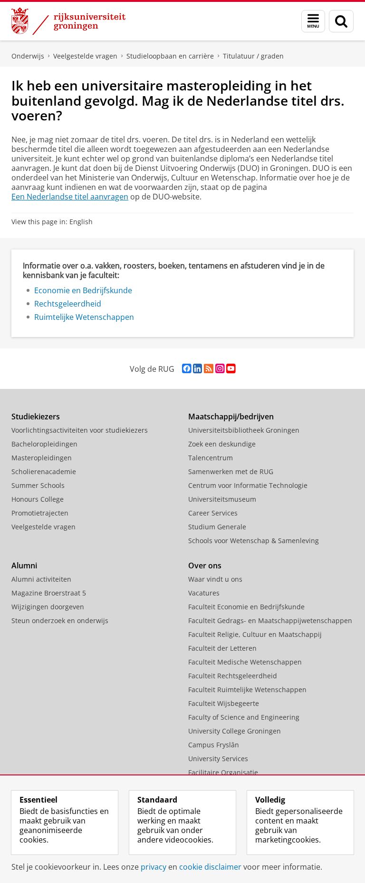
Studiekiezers (35, 416)
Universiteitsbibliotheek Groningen (243, 430)
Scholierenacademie (43, 471)
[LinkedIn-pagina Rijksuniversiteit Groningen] (197, 369)
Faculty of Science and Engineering (243, 717)
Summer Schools (38, 485)
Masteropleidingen (41, 457)
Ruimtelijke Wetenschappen (84, 317)
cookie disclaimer (210, 867)
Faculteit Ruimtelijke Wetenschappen (247, 689)
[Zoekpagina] (341, 21)
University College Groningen (234, 730)
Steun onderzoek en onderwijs (59, 620)
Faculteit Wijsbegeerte (223, 703)
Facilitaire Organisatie (223, 772)
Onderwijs (27, 55)
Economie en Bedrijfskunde (83, 290)
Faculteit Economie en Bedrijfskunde (246, 606)
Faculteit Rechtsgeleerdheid (232, 675)
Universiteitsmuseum (222, 499)
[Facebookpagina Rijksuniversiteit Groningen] (186, 369)
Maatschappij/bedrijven (231, 416)
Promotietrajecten (39, 512)
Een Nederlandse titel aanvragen (69, 196)
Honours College (37, 499)
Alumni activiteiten (41, 579)
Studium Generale (217, 526)
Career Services (213, 512)
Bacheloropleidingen (44, 443)
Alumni (24, 565)
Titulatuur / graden (253, 55)
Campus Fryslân (213, 744)
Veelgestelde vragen (85, 55)
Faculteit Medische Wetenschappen (245, 661)
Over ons (204, 565)
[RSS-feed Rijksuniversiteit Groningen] (208, 369)
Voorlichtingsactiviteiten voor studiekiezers (79, 430)
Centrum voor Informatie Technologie (247, 485)
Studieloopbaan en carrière (170, 55)
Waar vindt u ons (215, 579)
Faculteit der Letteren (222, 648)
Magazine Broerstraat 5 (48, 592)
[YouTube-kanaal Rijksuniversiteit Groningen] (230, 369)
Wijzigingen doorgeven (47, 606)
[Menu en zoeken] (313, 21)
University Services (218, 758)
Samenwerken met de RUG (230, 471)
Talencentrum (210, 457)
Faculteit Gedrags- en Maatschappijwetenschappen (270, 620)
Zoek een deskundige (222, 443)
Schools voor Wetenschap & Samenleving (253, 540)
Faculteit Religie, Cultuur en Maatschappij (255, 634)
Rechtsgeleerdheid (67, 303)
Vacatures (204, 592)
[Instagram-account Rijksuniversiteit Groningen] (219, 369)
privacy (153, 867)
